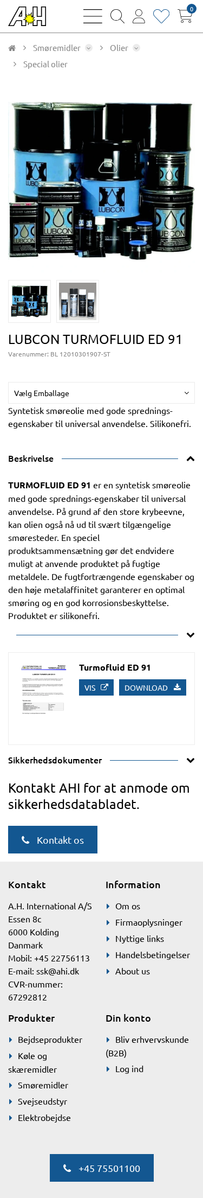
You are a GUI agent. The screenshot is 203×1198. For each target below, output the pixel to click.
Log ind (129, 1068)
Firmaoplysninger (148, 921)
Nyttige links (139, 938)
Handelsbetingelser (152, 954)
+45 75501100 (108, 1168)
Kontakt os (59, 839)
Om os (127, 905)
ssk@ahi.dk (57, 970)
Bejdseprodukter (50, 1039)
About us (132, 970)
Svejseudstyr (42, 1100)
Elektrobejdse (44, 1117)
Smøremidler (43, 1084)
